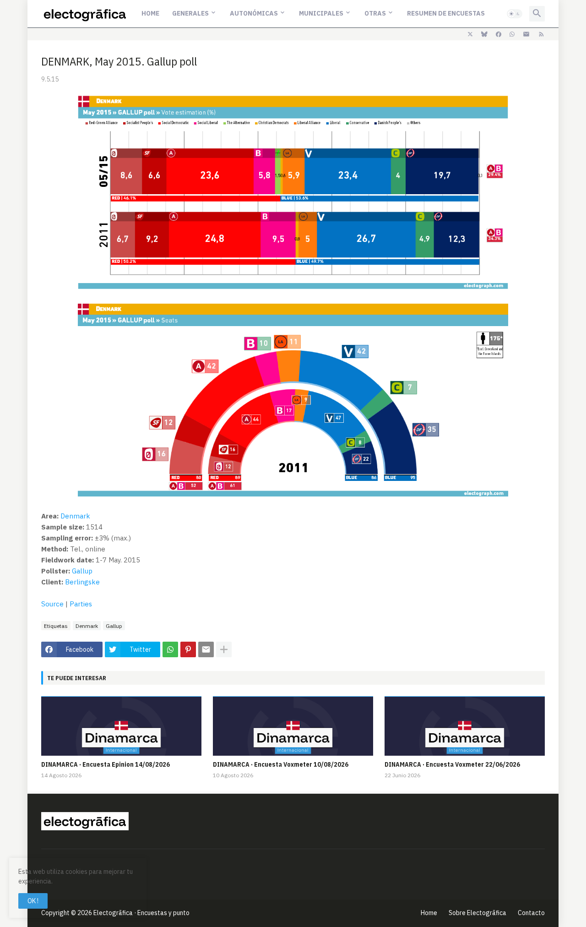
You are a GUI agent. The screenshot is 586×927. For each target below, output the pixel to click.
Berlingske (82, 582)
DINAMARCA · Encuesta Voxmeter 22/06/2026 (452, 764)
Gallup (82, 571)
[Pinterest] (188, 649)
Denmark (75, 516)
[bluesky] (484, 34)
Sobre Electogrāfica (477, 913)
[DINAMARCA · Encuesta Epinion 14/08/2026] (121, 726)
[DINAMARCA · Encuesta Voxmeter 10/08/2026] (293, 726)
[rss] (541, 34)
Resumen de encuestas (446, 13)
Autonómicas (254, 13)
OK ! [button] (32, 901)
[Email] (206, 649)
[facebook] (498, 34)
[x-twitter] (470, 34)
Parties (81, 604)
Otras (375, 13)
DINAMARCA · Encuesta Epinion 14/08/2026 (105, 764)
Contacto (531, 913)
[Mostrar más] (224, 649)
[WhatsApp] (170, 649)
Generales (190, 13)
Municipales (321, 13)
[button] (514, 13)
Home (150, 13)
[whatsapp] (512, 34)
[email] (526, 34)
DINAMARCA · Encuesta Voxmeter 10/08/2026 (280, 764)
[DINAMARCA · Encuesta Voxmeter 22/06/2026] (465, 726)
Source (52, 604)
